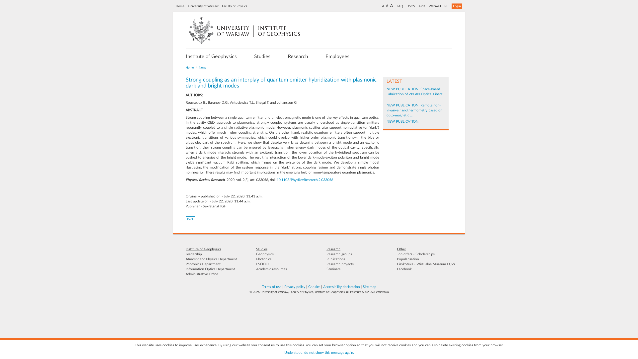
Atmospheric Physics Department (211, 259)
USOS (410, 6)
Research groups (339, 254)
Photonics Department (203, 264)
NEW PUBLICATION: (403, 121)
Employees (337, 56)
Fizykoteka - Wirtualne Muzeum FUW (426, 264)
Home (180, 6)
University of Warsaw (203, 6)
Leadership (194, 254)
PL (446, 6)
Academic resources (271, 269)
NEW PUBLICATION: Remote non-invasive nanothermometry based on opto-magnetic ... (414, 110)
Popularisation (408, 259)
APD (421, 6)
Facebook (404, 269)
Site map (369, 287)
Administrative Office (202, 274)
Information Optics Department (210, 269)
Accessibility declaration (341, 287)
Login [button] (457, 6)
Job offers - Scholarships (416, 254)
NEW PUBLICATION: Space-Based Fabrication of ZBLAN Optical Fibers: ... (415, 94)
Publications (335, 259)
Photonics (263, 259)
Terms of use (271, 287)
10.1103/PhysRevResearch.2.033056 (305, 180)
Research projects (340, 264)
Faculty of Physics (234, 6)
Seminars (333, 269)
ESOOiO (262, 264)
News (202, 67)
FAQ (400, 6)
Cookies (314, 287)
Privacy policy (294, 287)
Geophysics (265, 254)
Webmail (435, 6)
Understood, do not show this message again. (319, 353)
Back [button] (190, 219)
